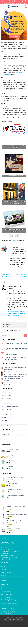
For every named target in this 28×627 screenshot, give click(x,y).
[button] (17, 91)
